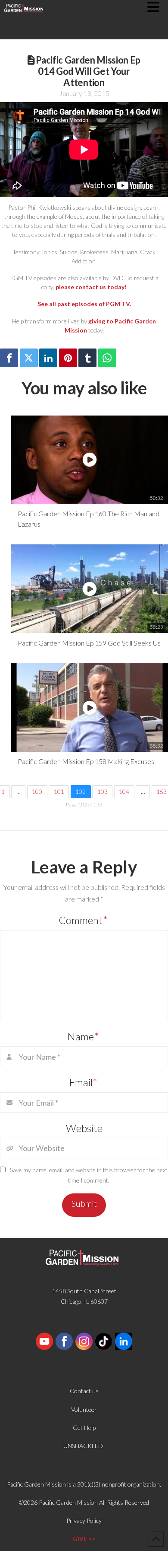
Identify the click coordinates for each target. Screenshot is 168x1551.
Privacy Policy (84, 1520)
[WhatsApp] (107, 358)
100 (37, 791)
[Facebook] (9, 358)
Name (83, 1036)
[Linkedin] (48, 358)
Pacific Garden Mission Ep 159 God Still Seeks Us (89, 643)
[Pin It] (68, 358)
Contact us (84, 1390)
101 (59, 791)
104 (124, 791)
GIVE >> (84, 1538)
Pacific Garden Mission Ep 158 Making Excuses (86, 761)
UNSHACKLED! (84, 1445)
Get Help (84, 1427)
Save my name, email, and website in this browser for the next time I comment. (89, 1175)
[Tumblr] (87, 358)
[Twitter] (29, 358)
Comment (83, 920)
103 (102, 791)
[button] (157, 7)
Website (84, 1128)
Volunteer (84, 1409)
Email (83, 1082)
